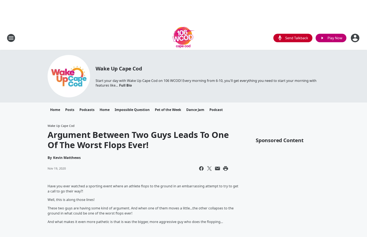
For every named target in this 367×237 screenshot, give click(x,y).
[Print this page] (226, 168)
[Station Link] (183, 38)
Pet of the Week (168, 109)
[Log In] (355, 38)
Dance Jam (195, 109)
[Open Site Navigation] (11, 38)
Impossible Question (132, 109)
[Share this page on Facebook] (201, 168)
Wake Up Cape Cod (119, 68)
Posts (69, 109)
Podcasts (87, 109)
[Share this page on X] (209, 168)
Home (55, 109)
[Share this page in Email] (217, 168)
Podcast (216, 109)
